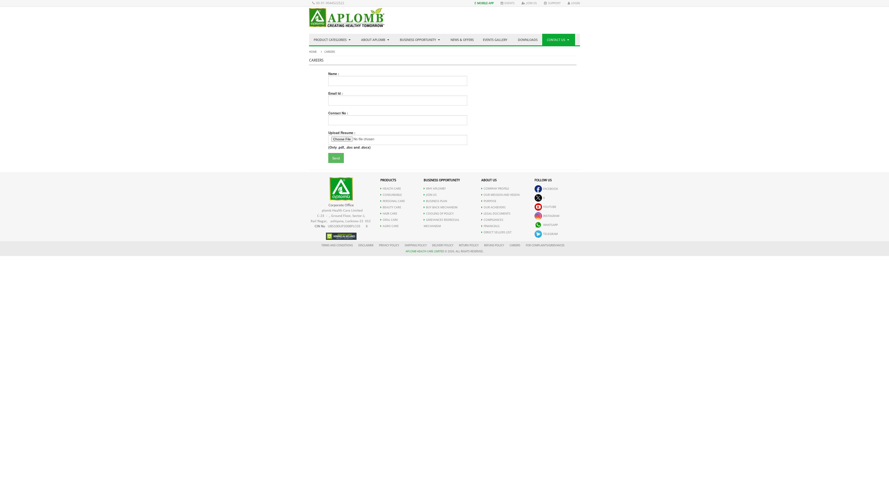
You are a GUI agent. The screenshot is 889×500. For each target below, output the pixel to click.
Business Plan (436, 201)
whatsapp (550, 225)
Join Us (531, 3)
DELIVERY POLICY (442, 245)
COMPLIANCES (493, 220)
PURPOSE (490, 201)
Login (575, 3)
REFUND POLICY (494, 245)
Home (313, 51)
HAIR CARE (390, 213)
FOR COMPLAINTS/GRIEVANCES (545, 245)
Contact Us (556, 40)
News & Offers (462, 40)
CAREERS (515, 245)
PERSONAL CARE (394, 201)
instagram (551, 216)
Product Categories (330, 40)
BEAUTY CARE (392, 207)
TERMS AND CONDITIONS (337, 245)
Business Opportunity (418, 40)
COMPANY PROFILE (496, 188)
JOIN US (431, 195)
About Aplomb (373, 40)
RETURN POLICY (469, 245)
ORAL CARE (390, 220)
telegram (550, 234)
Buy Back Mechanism (441, 207)
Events (509, 3)
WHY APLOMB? (436, 188)
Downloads (528, 40)
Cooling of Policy (440, 213)
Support (554, 3)
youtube (549, 207)
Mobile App (485, 3)
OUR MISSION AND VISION (502, 195)
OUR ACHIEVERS (495, 207)
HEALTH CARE (392, 188)
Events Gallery (495, 40)
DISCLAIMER (365, 245)
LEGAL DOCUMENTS (497, 213)
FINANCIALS (492, 226)
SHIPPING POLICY (416, 245)
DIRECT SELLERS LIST (498, 232)
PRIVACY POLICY (389, 245)
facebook (550, 189)
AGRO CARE (391, 226)
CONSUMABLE (392, 195)
